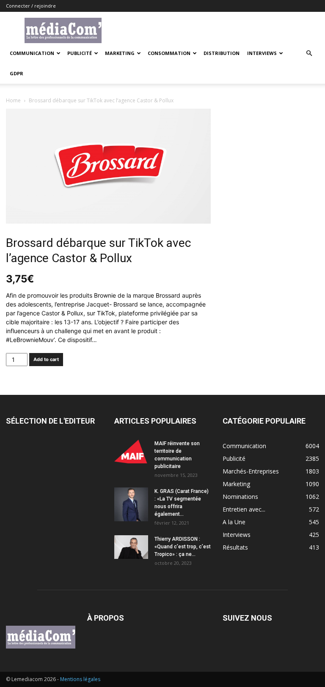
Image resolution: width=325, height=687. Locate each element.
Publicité (79, 53)
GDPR (16, 73)
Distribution (222, 53)
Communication (32, 53)
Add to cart (46, 359)
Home (13, 100)
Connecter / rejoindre (31, 6)
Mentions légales (80, 679)
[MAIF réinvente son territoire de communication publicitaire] (131, 451)
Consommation (169, 53)
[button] (309, 53)
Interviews (262, 53)
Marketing (120, 53)
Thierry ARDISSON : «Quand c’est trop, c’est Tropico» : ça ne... (182, 546)
